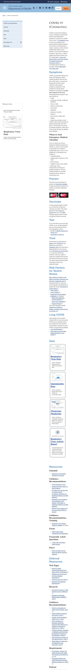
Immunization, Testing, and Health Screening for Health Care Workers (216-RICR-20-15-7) (60, 653)
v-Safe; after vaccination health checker (58, 543)
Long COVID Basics (56, 329)
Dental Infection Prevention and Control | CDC (59, 614)
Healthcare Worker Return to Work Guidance (60, 487)
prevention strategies (61, 184)
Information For (8, 42)
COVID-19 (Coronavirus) (10, 23)
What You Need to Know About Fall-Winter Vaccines (59, 551)
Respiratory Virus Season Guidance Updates (59, 524)
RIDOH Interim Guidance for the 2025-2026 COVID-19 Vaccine (60, 510)
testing (51, 243)
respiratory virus (64, 40)
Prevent (6, 27)
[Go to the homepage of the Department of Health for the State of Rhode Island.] (5, 8)
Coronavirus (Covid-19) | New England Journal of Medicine (60, 590)
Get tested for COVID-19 (57, 234)
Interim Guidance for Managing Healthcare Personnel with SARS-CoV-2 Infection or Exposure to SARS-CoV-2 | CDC (60, 624)
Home (3, 15)
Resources (6, 46)
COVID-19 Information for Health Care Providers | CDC (60, 609)
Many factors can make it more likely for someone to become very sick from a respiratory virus (58, 279)
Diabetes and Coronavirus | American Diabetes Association (59, 575)
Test (5, 35)
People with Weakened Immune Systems (58, 298)
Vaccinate (6, 31)
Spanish (54, 554)
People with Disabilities (58, 301)
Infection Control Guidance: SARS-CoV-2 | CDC (59, 618)
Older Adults (53, 290)
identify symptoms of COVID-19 (59, 231)
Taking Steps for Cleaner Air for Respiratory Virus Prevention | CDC (59, 643)
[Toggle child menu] (20, 42)
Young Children (54, 292)
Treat (5, 38)
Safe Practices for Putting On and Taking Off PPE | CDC (60, 638)
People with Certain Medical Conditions (58, 295)
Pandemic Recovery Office (59, 579)
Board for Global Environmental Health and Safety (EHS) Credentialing (59, 570)
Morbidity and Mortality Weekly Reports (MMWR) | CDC (59, 597)
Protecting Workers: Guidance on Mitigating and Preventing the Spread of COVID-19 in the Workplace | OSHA (60, 632)
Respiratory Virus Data (56, 357)
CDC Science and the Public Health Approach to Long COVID (58, 333)
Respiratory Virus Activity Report (57, 441)
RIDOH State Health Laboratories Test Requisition (60, 532)
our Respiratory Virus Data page (57, 67)
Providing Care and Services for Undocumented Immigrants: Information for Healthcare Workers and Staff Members (60, 493)
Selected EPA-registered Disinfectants (58, 582)
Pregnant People (56, 303)
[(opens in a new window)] (33, 7)
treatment (59, 243)
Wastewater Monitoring (56, 412)
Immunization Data (57, 385)
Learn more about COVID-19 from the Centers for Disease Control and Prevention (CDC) (58, 60)
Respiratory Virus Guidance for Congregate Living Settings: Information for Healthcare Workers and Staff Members (60, 503)
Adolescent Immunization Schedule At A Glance (59, 474)
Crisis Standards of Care (58, 484)
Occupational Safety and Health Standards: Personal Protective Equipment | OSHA (60, 660)
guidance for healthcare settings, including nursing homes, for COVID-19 (58, 309)
